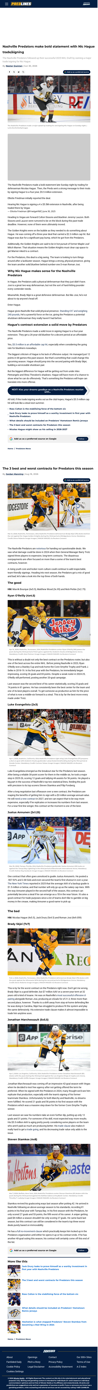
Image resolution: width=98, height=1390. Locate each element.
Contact (53, 1357)
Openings (32, 1357)
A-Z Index (81, 1366)
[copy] (23, 72)
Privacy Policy (56, 1362)
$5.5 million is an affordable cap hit (29, 344)
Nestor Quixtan (14, 66)
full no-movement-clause (29, 1231)
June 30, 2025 (49, 211)
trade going (32, 1129)
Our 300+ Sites (84, 1357)
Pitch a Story (34, 1362)
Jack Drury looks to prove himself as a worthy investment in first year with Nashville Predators (49, 415)
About (10, 1357)
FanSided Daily (14, 1362)
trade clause (64, 1125)
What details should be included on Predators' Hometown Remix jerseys (48, 420)
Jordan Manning (14, 474)
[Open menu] (6, 3)
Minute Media (19, 1378)
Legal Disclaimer (36, 1366)
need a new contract (25, 798)
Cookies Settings (15, 1371)
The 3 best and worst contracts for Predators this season (39, 425)
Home (10, 448)
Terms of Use (83, 1362)
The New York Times (18, 883)
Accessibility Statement (61, 1366)
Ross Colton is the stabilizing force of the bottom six (37, 409)
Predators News (23, 448)
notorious (41, 548)
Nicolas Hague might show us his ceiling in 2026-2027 (38, 429)
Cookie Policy (13, 1366)
